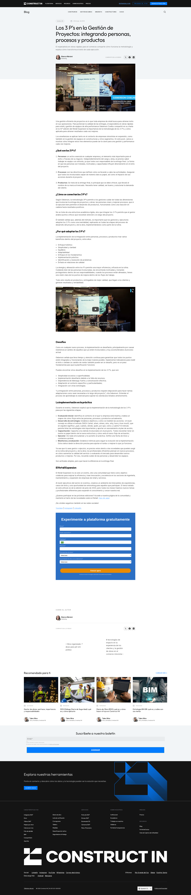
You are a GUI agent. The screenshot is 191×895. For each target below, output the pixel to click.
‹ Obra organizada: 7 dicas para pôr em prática (74, 647)
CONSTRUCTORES (110, 12)
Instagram (68, 508)
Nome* (62, 526)
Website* (63, 546)
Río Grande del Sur (142, 873)
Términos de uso (29, 888)
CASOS (121, 12)
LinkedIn (78, 508)
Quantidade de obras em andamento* (71, 559)
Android (40, 876)
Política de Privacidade (54, 744)
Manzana (48, 876)
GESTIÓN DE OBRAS (86, 12)
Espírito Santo (161, 873)
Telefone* (63, 539)
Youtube (59, 508)
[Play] (95, 309)
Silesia (153, 873)
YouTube (51, 873)
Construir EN (72, 12)
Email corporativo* (65, 532)
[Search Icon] (165, 12)
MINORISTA (98, 12)
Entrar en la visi (124, 3)
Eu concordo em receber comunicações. (36, 742)
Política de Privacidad (161, 888)
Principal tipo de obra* (66, 552)
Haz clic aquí (104, 498)
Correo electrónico (73, 873)
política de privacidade (106, 574)
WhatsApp (60, 873)
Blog (26, 12)
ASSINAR (95, 750)
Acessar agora (95, 571)
